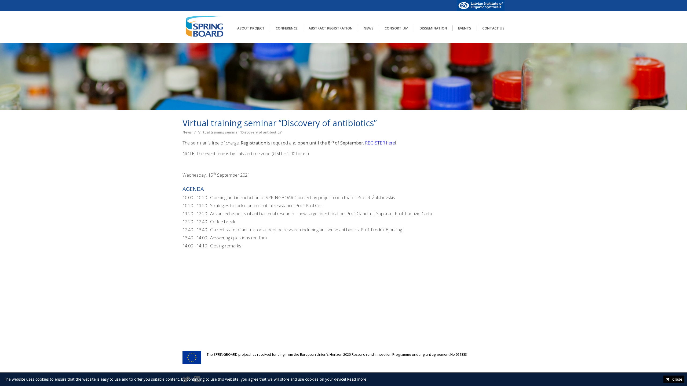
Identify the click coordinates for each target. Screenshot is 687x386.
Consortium (396, 28)
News (369, 28)
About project (251, 28)
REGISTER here (380, 143)
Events (464, 28)
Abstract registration (331, 28)
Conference (287, 28)
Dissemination (433, 28)
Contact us (493, 28)
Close (676, 379)
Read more (356, 379)
